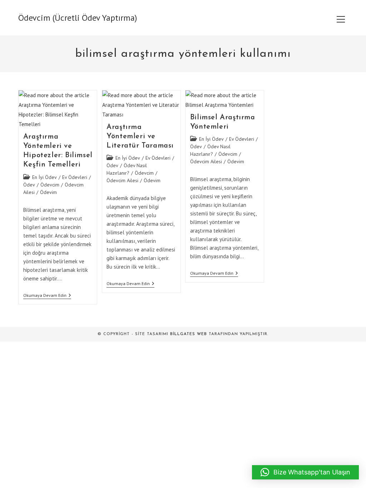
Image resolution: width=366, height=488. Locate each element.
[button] (305, 472)
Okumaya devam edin (47, 296)
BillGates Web (188, 334)
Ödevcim (49, 184)
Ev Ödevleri (74, 177)
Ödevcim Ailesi (122, 180)
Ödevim (48, 192)
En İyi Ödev (44, 177)
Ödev (29, 184)
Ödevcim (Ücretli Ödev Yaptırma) (77, 17)
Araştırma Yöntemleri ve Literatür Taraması (140, 136)
